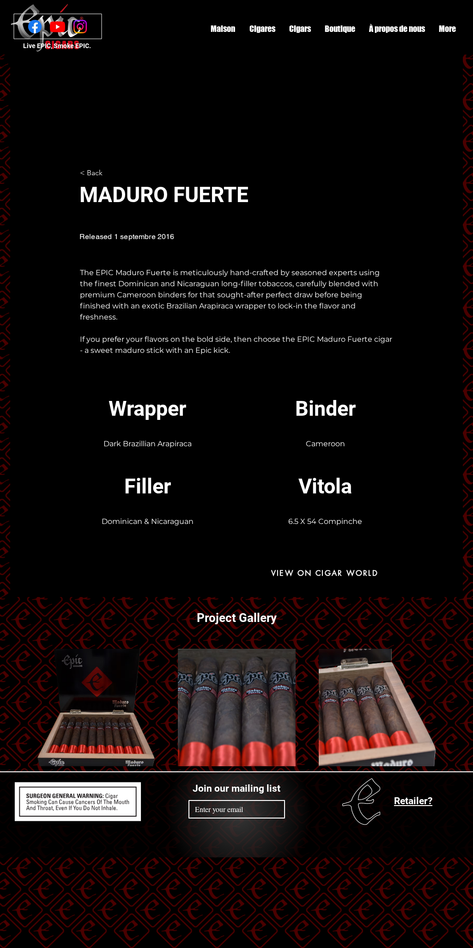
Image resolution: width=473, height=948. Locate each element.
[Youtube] (58, 27)
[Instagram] (80, 27)
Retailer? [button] (413, 800)
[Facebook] (35, 27)
